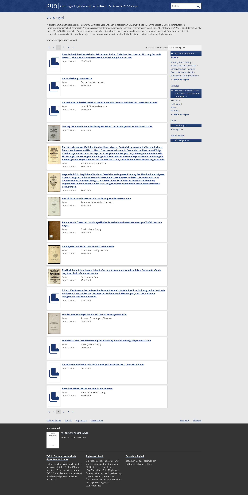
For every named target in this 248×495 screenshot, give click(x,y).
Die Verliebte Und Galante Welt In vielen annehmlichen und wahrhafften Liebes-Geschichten (109, 102)
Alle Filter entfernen (182, 53)
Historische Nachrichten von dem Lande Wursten (87, 388)
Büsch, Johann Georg (181, 62)
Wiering (175, 110)
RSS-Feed (197, 420)
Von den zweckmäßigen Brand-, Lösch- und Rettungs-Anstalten (94, 314)
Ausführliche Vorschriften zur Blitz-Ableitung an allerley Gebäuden (96, 198)
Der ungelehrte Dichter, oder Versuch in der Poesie (88, 246)
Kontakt (68, 420)
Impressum (81, 420)
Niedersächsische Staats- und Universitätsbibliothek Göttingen (185, 93)
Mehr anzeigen (179, 79)
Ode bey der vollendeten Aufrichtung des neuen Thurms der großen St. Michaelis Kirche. (107, 126)
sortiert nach (161, 47)
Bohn (174, 107)
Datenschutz (97, 420)
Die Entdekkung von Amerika (77, 78)
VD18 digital (180, 140)
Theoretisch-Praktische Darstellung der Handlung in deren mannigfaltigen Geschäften (106, 340)
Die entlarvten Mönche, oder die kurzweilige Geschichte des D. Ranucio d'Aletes (103, 364)
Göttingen (177, 129)
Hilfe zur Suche (54, 420)
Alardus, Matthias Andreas (184, 65)
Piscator (175, 100)
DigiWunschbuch (94, 456)
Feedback (184, 420)
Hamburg (179, 125)
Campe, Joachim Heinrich (183, 69)
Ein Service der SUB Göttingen (123, 6)
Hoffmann (176, 104)
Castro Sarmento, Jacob (183, 72)
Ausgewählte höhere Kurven (74, 432)
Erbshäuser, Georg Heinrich (185, 75)
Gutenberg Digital (135, 456)
